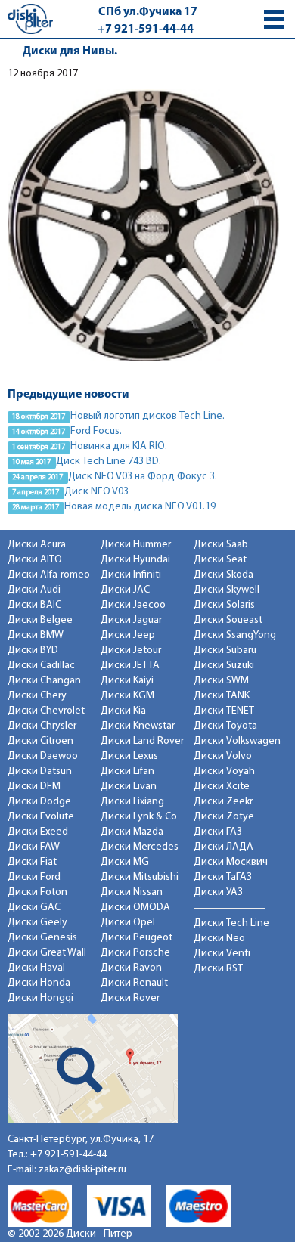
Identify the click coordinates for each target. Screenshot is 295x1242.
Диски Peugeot (136, 937)
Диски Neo (219, 938)
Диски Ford (34, 877)
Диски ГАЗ (218, 832)
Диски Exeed (38, 832)
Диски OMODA (135, 907)
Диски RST (218, 968)
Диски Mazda (132, 832)
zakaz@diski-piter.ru (82, 1169)
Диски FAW (34, 847)
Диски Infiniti (131, 575)
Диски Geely (37, 922)
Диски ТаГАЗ (223, 877)
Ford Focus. (96, 431)
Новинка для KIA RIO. (118, 446)
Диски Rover (130, 998)
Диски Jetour (131, 650)
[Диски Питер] (30, 18)
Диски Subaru (225, 650)
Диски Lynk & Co (139, 816)
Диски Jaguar (131, 620)
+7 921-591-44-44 (146, 29)
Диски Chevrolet (46, 711)
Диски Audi (34, 590)
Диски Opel (128, 922)
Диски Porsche (135, 953)
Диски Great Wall (47, 953)
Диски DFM (34, 786)
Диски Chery (37, 696)
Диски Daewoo (43, 756)
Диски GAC (34, 907)
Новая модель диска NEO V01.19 (140, 507)
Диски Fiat (32, 862)
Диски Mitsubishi (140, 877)
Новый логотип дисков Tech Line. (147, 416)
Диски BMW (36, 635)
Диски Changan (44, 680)
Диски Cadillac (41, 665)
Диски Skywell (226, 590)
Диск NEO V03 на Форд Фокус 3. (142, 476)
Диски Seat (220, 559)
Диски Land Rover (142, 741)
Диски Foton (37, 892)
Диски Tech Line (231, 923)
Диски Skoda (223, 575)
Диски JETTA (130, 665)
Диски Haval (36, 968)
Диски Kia (123, 711)
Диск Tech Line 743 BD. (108, 461)
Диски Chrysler (42, 726)
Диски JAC (125, 590)
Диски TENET (224, 711)
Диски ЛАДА (223, 847)
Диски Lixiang (132, 801)
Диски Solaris (224, 605)
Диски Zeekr (223, 801)
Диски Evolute (41, 816)
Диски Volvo (223, 756)
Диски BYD (33, 650)
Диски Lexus (129, 756)
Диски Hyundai (135, 559)
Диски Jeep (128, 635)
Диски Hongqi (40, 998)
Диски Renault (134, 983)
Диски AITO (35, 559)
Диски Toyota (225, 726)
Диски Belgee (40, 620)
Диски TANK (222, 696)
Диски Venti (222, 953)
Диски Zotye (224, 816)
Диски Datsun (40, 771)
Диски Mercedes (140, 847)
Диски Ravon (131, 968)
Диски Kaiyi (127, 680)
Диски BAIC (34, 605)
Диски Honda (39, 983)
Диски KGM (127, 696)
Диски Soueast (228, 620)
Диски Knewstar (138, 726)
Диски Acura (37, 544)
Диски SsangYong (235, 635)
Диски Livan (129, 786)
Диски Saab (221, 544)
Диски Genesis (42, 937)
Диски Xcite (222, 786)
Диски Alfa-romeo (49, 575)
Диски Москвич (231, 862)
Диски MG (125, 862)
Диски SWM (221, 680)
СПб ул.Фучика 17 (147, 12)
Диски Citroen (40, 741)
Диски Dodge (39, 801)
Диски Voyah (224, 771)
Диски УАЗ (218, 892)
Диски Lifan (127, 771)
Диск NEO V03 (96, 491)
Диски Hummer (136, 544)
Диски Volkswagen (237, 741)
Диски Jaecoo (133, 605)
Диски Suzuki (224, 665)
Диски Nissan (132, 892)
